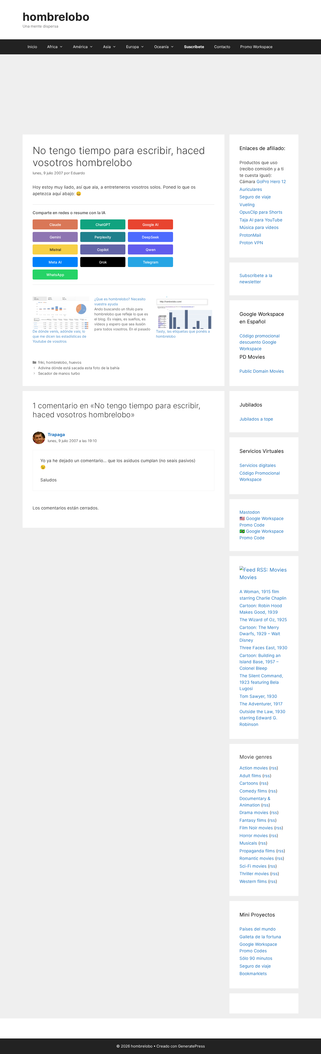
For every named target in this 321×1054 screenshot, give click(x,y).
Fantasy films (252, 820)
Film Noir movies (256, 827)
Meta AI (55, 262)
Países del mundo (257, 929)
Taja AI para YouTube (260, 219)
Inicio (32, 46)
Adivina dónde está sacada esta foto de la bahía (78, 368)
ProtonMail (250, 235)
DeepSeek (150, 237)
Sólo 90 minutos (255, 958)
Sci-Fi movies (253, 866)
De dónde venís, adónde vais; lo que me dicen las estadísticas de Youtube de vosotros (59, 336)
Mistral (55, 249)
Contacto (222, 46)
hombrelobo (56, 17)
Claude (55, 224)
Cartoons (248, 783)
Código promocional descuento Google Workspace (259, 342)
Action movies (253, 767)
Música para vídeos (259, 227)
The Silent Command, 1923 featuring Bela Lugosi (261, 682)
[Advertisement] (160, 92)
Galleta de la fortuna (260, 936)
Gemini (55, 237)
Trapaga (56, 434)
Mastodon (249, 512)
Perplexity (103, 237)
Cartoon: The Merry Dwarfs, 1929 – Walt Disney (259, 634)
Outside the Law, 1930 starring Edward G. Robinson (262, 718)
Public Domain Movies (261, 371)
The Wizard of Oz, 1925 (263, 619)
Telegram (150, 262)
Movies (248, 577)
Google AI (150, 224)
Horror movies (253, 835)
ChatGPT (103, 224)
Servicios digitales (257, 465)
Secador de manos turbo (59, 373)
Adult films (250, 775)
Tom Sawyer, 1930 (258, 696)
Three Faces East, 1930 (263, 647)
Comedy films (253, 791)
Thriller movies (254, 873)
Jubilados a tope (256, 419)
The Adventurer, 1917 (261, 703)
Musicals (248, 843)
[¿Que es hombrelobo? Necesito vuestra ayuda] (125, 314)
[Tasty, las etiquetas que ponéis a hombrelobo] (184, 313)
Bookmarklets (253, 973)
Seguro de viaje (255, 196)
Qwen (150, 249)
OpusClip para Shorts (260, 212)
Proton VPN (251, 242)
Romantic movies (256, 858)
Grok (103, 262)
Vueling (247, 204)
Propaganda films (257, 850)
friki (41, 362)
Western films (253, 881)
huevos (75, 362)
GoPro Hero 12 (271, 181)
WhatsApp (55, 275)
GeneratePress (191, 1046)
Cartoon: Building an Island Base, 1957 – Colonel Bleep (260, 662)
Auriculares (250, 189)
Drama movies (253, 812)
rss (274, 767)
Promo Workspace (256, 46)
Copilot (103, 249)
